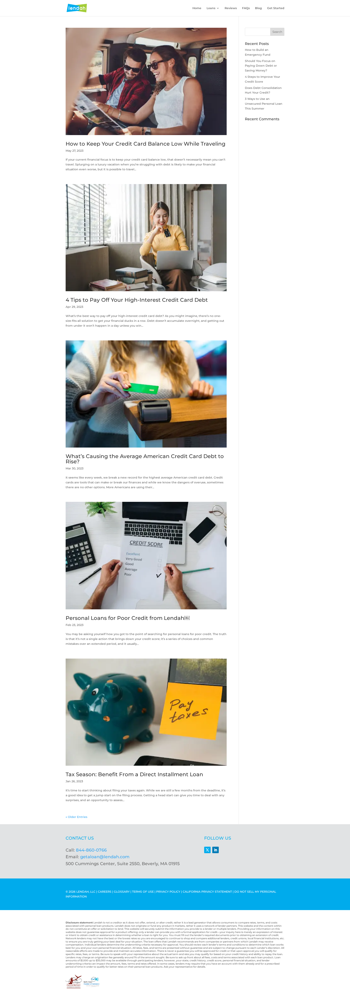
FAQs (246, 8)
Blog (258, 8)
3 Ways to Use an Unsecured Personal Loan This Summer (263, 103)
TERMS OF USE (143, 891)
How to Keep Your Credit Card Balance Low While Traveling (145, 144)
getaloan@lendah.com (104, 856)
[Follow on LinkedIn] (215, 850)
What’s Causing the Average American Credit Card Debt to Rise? (145, 459)
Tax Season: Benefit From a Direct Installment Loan (134, 774)
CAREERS (104, 891)
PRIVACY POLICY (168, 891)
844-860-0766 (91, 850)
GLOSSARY (122, 891)
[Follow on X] (207, 850)
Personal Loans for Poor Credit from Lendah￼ (128, 618)
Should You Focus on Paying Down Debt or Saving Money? (261, 65)
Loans (211, 8)
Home (196, 8)
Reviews (231, 8)
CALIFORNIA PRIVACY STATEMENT (207, 891)
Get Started (275, 8)
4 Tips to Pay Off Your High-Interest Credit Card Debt (137, 300)
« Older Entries (76, 817)
